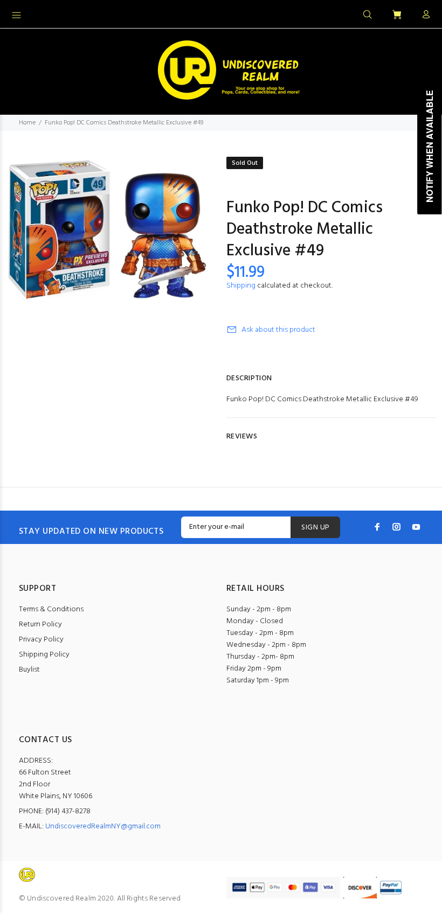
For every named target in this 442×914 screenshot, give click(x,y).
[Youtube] (416, 527)
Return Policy (40, 624)
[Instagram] (397, 527)
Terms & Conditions (51, 609)
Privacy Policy (41, 639)
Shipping (240, 286)
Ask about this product (278, 330)
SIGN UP (315, 527)
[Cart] (396, 15)
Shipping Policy (44, 654)
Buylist (29, 670)
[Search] (367, 15)
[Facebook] (377, 527)
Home (27, 122)
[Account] (423, 15)
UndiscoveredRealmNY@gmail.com (103, 826)
